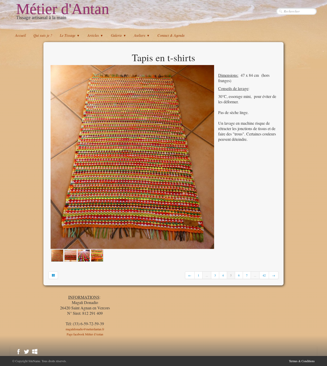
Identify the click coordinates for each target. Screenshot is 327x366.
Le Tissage (70, 35)
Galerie (118, 35)
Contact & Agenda (170, 35)
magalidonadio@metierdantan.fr (85, 329)
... (207, 275)
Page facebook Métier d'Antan (85, 334)
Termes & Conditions (302, 361)
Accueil (20, 35)
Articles (95, 35)
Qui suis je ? (42, 35)
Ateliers (142, 35)
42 (264, 275)
